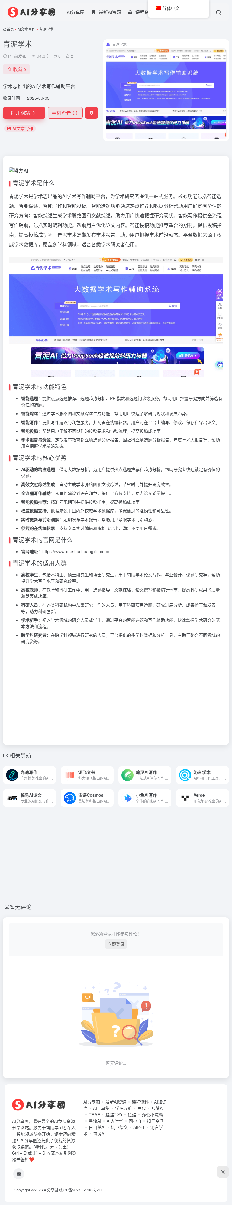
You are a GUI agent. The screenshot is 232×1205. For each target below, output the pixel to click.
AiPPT (139, 1127)
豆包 (141, 1108)
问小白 (135, 1121)
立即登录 (116, 944)
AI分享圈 (76, 12)
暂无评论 (20, 907)
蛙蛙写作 (113, 1114)
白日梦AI (97, 1127)
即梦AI (157, 1108)
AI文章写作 (26, 29)
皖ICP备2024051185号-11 (80, 1189)
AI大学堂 (115, 1121)
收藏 (19, 69)
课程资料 (140, 1102)
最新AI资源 (115, 1102)
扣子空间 (155, 1121)
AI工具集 (101, 1108)
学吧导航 (123, 1108)
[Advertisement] (116, 691)
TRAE (94, 1114)
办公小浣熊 (152, 1114)
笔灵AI (99, 1133)
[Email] (18, 1173)
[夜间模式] (223, 1172)
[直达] (52, 775)
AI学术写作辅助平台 (83, 196)
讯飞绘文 (119, 1127)
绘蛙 (132, 1114)
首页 (10, 29)
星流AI (95, 1121)
